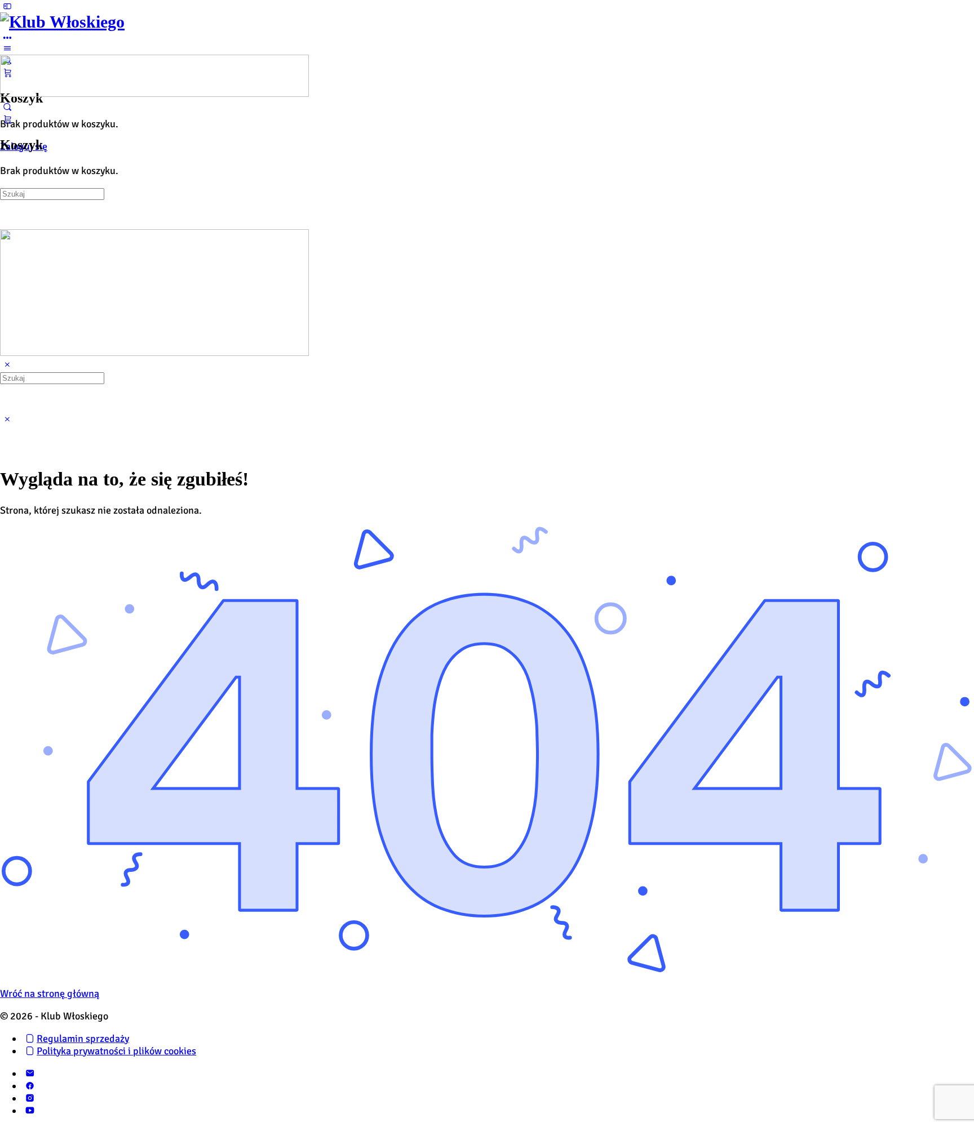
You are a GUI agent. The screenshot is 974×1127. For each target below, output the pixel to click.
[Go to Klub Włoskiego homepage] (62, 21)
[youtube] (30, 1111)
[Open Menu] (7, 48)
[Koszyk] (7, 119)
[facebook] (30, 1086)
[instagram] (30, 1098)
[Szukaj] (7, 107)
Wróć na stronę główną (49, 993)
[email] (30, 1073)
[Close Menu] (7, 365)
